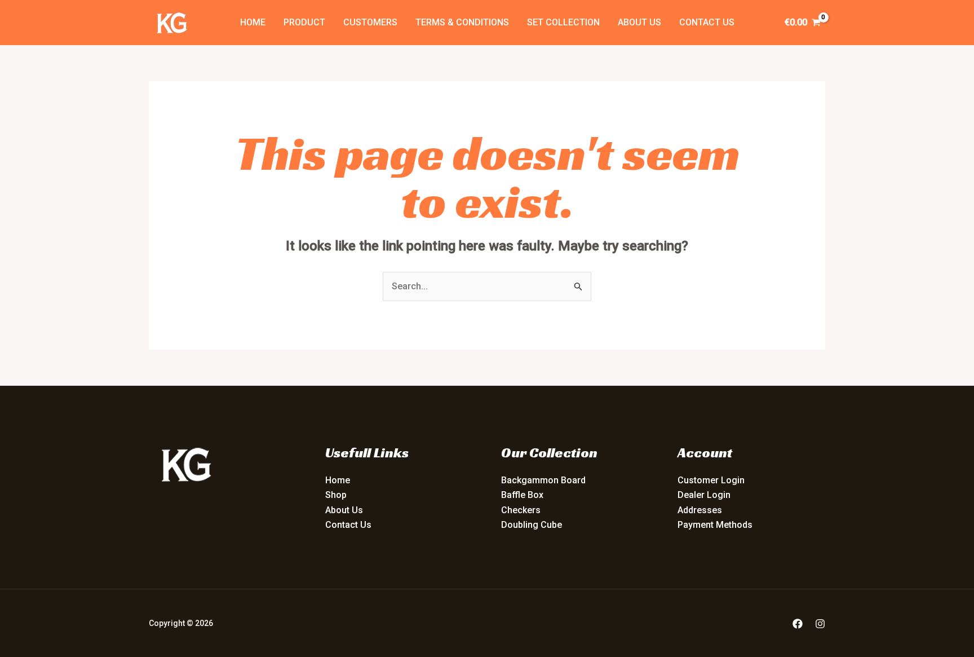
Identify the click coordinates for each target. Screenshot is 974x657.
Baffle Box (522, 495)
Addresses (700, 510)
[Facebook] (798, 624)
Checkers (521, 510)
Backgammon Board (543, 480)
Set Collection (563, 22)
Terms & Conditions (462, 22)
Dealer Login (704, 495)
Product (304, 22)
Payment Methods (715, 524)
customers (370, 22)
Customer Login (711, 480)
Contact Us (706, 22)
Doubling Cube (531, 524)
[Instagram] (820, 624)
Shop (336, 495)
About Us (639, 22)
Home (252, 22)
